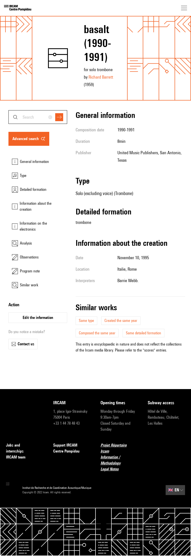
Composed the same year (97, 333)
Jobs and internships (15, 448)
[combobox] (37, 117)
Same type (86, 320)
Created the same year (120, 320)
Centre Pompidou (66, 451)
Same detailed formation (143, 333)
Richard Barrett (101, 77)
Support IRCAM (65, 445)
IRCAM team (15, 457)
